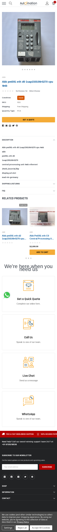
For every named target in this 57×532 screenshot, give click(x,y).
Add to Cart (42, 252)
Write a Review (34, 91)
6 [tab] (34, 69)
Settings (8, 527)
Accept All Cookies (41, 527)
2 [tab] (24, 69)
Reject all (22, 527)
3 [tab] (27, 69)
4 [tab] (29, 69)
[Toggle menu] (4, 3)
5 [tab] (32, 69)
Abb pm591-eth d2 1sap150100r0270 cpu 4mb (13, 239)
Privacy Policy (22, 522)
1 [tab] (22, 69)
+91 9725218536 (9, 444)
